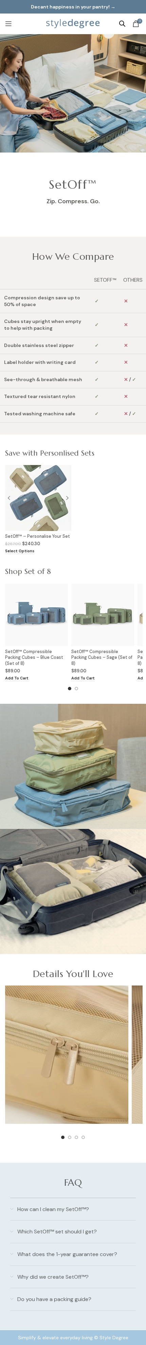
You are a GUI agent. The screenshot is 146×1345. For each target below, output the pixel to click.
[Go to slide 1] (69, 688)
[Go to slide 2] (76, 688)
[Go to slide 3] (76, 1137)
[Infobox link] (66, 1057)
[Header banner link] (73, 7)
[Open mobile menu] (8, 23)
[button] (17, 678)
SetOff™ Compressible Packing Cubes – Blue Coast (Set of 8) (34, 657)
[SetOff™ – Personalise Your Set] (38, 498)
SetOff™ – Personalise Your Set (37, 536)
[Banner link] (73, 766)
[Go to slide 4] (83, 1137)
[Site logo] (73, 23)
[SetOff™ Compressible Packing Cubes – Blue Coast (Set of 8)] (36, 615)
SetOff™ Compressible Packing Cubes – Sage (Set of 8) (101, 657)
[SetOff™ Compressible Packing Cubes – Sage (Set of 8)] (102, 615)
